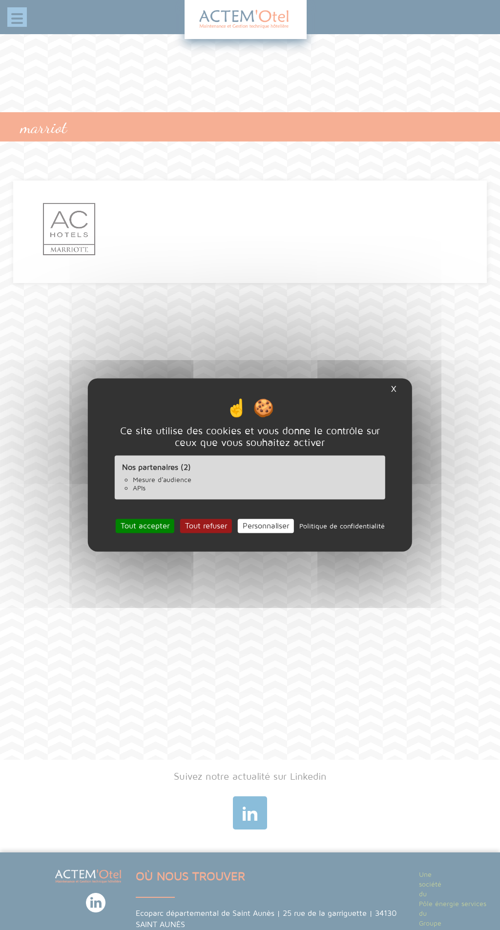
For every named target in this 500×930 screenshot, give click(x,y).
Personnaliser (266, 525)
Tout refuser (206, 525)
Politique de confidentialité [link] (342, 526)
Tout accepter (145, 525)
